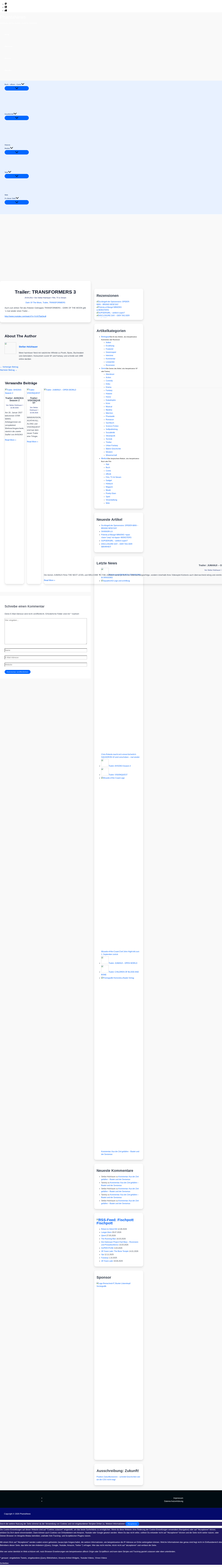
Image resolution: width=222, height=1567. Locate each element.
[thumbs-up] (6, 11)
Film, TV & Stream (59, 298)
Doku (108, 384)
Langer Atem (106, 1232)
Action (108, 377)
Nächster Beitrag (8, 370)
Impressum (178, 1498)
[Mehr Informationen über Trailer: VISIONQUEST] (34, 393)
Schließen (4, 1563)
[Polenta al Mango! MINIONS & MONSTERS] (114, 310)
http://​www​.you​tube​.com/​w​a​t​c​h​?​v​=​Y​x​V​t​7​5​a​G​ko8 (25, 316)
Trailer (45, 302)
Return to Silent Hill (109, 1229)
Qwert (103, 1235)
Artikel (108, 342)
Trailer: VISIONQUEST (34, 400)
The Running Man (108, 1239)
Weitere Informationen (115, 1524)
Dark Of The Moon (34, 302)
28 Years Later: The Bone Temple (115, 1251)
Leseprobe (110, 362)
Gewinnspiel (111, 352)
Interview (109, 355)
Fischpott (105, 1223)
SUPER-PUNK (107, 1248)
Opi (102, 1254)
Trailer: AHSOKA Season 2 (14, 399)
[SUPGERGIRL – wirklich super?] (111, 313)
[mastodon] (6, 4)
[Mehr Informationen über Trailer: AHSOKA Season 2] (14, 393)
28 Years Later (107, 1261)
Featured (109, 349)
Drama (108, 387)
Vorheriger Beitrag (9, 367)
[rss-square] (6, 7)
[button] (22, 84)
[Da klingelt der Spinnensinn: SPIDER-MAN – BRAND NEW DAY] (114, 304)
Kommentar (110, 359)
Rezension (110, 365)
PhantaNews (13, 17)
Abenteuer (110, 374)
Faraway (104, 1258)
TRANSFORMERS (57, 302)
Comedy (109, 381)
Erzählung (110, 346)
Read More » (10, 440)
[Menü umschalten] (17, 88)
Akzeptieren (132, 1524)
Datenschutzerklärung (173, 1501)
